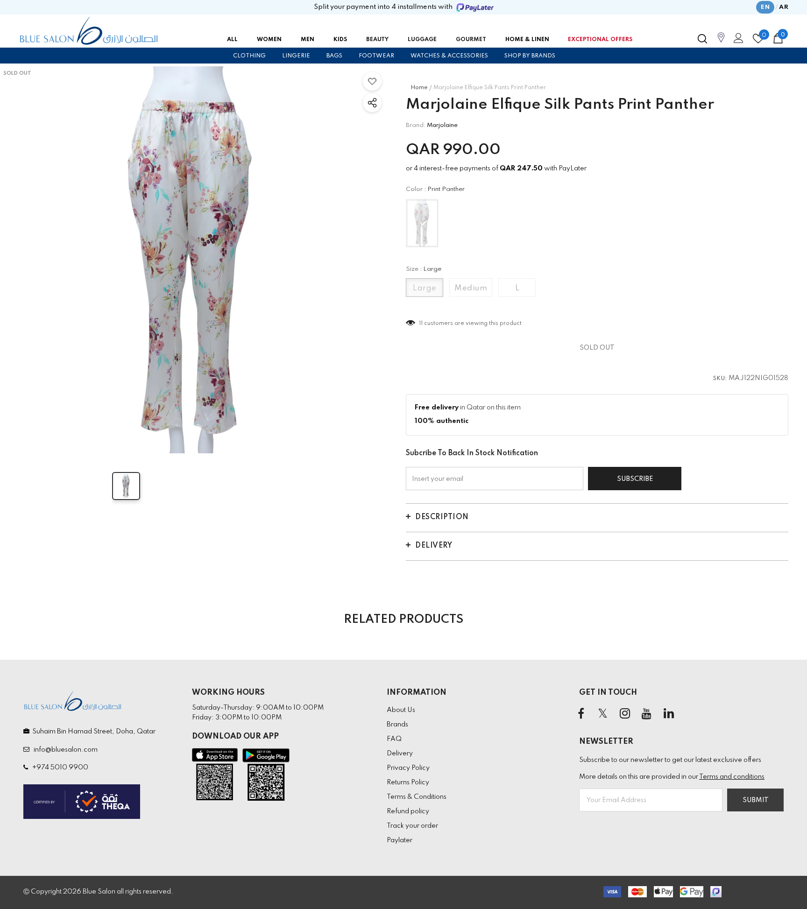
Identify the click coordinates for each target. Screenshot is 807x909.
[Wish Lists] (372, 81)
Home (419, 88)
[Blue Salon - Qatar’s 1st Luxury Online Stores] (89, 31)
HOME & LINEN (527, 39)
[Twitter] (603, 713)
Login (736, 41)
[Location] (721, 42)
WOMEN (269, 39)
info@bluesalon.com (64, 750)
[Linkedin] (668, 713)
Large (425, 288)
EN (765, 7)
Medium (470, 288)
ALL (232, 39)
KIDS (340, 39)
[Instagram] (624, 713)
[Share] (372, 102)
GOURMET (471, 39)
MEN (307, 39)
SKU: (720, 378)
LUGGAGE (422, 39)
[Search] (702, 39)
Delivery (433, 546)
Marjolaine (442, 125)
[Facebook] (581, 713)
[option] (193, 259)
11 (421, 323)
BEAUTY (377, 39)
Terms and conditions (732, 777)
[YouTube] (646, 713)
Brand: (415, 125)
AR (783, 7)
